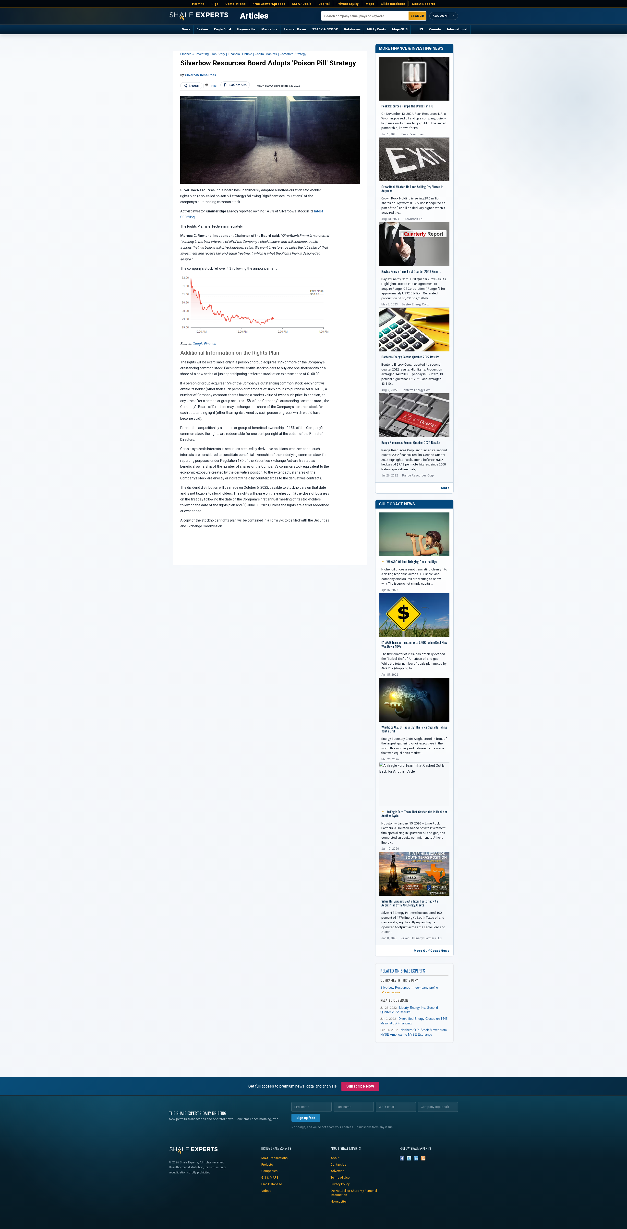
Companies (269, 1171)
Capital (324, 4)
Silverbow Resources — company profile (409, 987)
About (335, 1158)
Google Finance (204, 344)
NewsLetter (339, 1201)
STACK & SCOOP (325, 29)
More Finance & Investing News (411, 48)
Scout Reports (423, 4)
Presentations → (393, 992)
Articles (254, 16)
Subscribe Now (360, 1086)
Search (417, 16)
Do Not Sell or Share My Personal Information (354, 1193)
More (445, 488)
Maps (369, 4)
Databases (352, 29)
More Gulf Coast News (431, 950)
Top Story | (219, 54)
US (421, 29)
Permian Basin (294, 29)
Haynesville (246, 29)
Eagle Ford (222, 29)
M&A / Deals (302, 4)
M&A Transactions (274, 1158)
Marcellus (269, 29)
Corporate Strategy (293, 54)
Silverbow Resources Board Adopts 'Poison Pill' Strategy (268, 63)
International (457, 29)
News (186, 29)
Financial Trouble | (241, 54)
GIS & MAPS (269, 1177)
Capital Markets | (267, 54)
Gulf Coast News (397, 504)
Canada (435, 29)
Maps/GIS (400, 29)
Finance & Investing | (195, 54)
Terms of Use (340, 1177)
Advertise (337, 1171)
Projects (267, 1164)
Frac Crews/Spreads (269, 4)
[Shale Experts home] (199, 16)
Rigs (214, 4)
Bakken (202, 29)
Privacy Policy (340, 1184)
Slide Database (393, 4)
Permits (198, 4)
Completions (235, 4)
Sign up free (305, 1118)
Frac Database (271, 1184)
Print (214, 85)
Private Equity (348, 4)
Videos (266, 1191)
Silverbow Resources (200, 75)
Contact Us (338, 1164)
